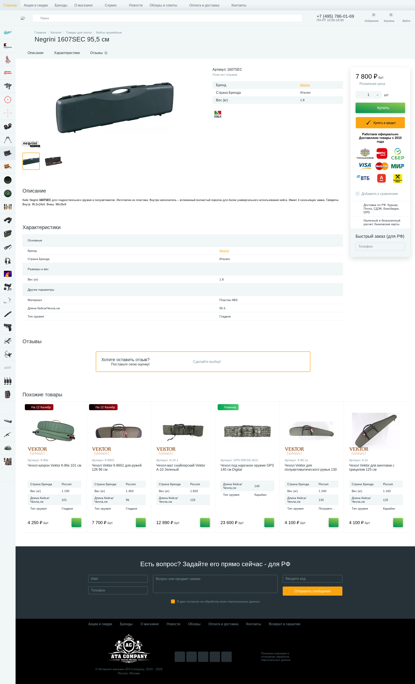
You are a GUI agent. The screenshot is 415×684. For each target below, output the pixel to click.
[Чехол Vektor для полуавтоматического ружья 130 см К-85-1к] (311, 431)
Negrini (305, 85)
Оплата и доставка (204, 5)
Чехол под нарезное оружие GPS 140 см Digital (247, 467)
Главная (10, 5)
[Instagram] (180, 657)
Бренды (61, 5)
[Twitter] (203, 657)
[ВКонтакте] (191, 657)
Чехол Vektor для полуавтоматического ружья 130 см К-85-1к (311, 469)
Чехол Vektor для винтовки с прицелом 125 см (371, 467)
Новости (136, 5)
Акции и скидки (36, 5)
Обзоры (194, 624)
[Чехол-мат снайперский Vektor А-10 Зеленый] (183, 431)
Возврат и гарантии (284, 624)
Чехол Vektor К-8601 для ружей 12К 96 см (117, 467)
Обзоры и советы (163, 5)
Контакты (238, 5)
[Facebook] (215, 657)
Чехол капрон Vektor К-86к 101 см (54, 465)
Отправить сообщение (313, 591)
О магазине (83, 5)
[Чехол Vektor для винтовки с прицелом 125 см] (376, 431)
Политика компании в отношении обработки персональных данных (275, 657)
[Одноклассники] (226, 657)
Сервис (111, 5)
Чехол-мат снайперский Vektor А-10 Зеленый (180, 467)
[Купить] (76, 522)
